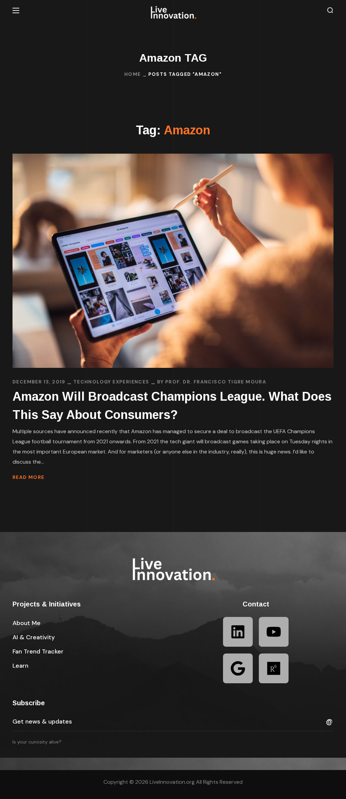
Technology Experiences (111, 382)
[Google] (238, 668)
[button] (330, 10)
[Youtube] (274, 632)
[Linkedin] (238, 632)
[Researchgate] (274, 668)
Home (132, 74)
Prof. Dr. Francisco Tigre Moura (215, 382)
